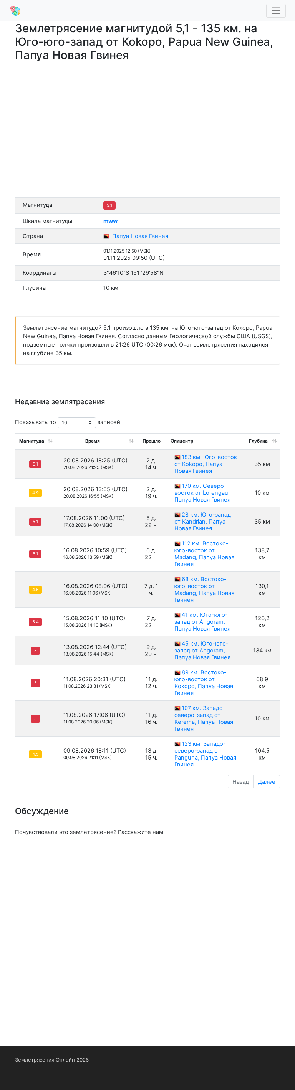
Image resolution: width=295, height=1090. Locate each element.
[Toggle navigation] (276, 11)
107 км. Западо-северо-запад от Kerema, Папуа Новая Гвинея (203, 718)
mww (110, 221)
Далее (266, 781)
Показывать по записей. (68, 422)
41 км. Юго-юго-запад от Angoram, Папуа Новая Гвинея (202, 621)
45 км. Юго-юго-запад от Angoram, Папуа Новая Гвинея (202, 650)
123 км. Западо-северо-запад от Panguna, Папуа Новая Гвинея (205, 754)
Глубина (258, 441)
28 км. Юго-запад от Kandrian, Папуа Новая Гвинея (202, 521)
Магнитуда (31, 441)
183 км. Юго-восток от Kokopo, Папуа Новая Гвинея (205, 464)
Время (92, 441)
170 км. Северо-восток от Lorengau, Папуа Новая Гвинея (202, 492)
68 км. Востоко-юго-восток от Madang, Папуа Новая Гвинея (204, 589)
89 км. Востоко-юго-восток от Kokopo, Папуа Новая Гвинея (203, 683)
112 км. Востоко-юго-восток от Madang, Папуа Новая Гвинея (204, 554)
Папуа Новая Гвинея (139, 236)
